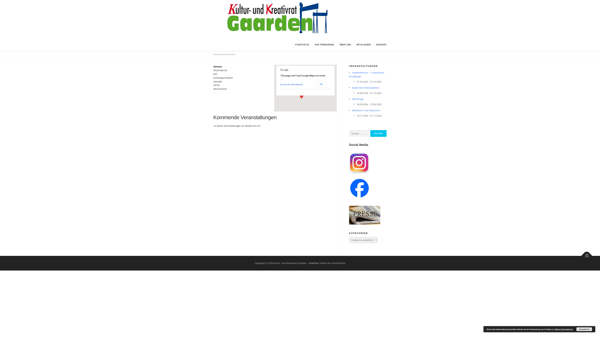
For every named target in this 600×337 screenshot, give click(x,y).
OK (321, 84)
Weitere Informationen (564, 329)
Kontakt (381, 45)
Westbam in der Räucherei (366, 110)
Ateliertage (358, 99)
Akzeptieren (584, 329)
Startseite (302, 45)
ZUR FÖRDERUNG (324, 45)
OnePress (314, 263)
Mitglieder (364, 45)
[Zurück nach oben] (586, 255)
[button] (302, 96)
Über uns (345, 45)
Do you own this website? (291, 84)
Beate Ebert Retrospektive (365, 87)
